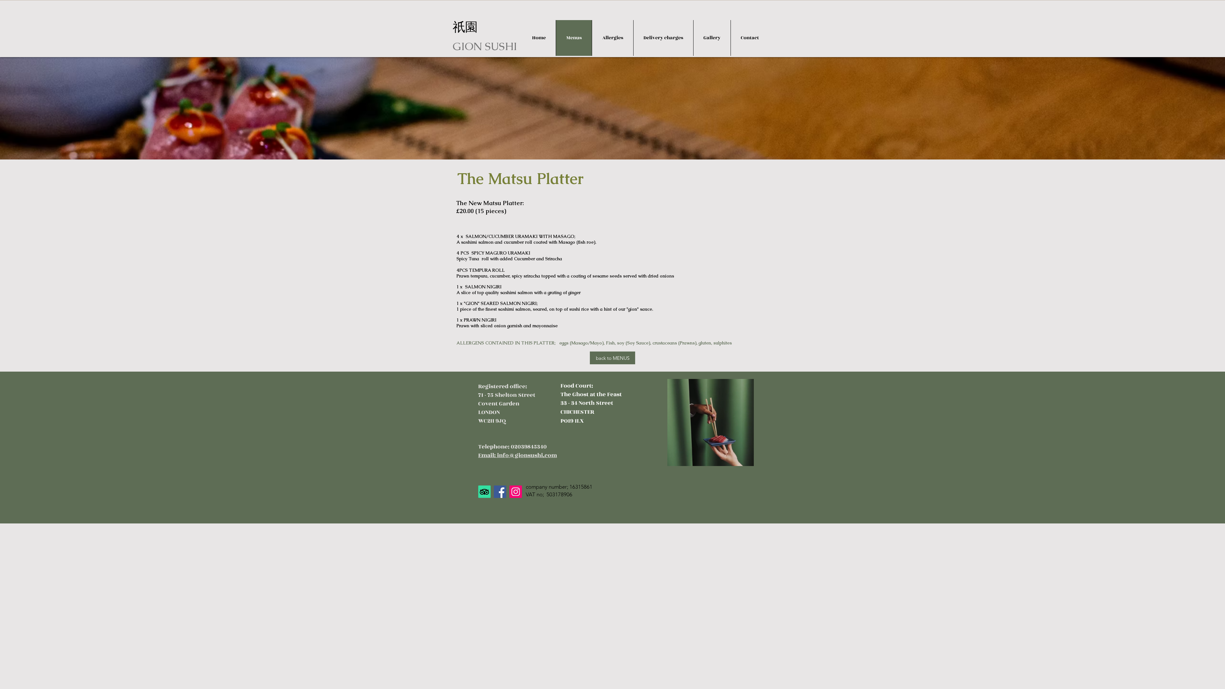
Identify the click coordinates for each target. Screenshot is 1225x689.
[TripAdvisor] (484, 491)
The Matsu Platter (520, 179)
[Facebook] (500, 491)
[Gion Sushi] (515, 491)
